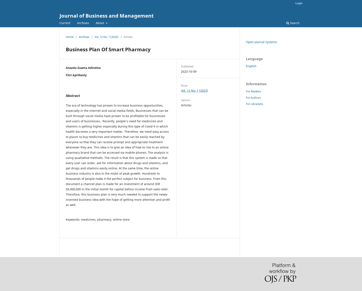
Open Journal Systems (261, 42)
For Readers (253, 91)
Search (294, 23)
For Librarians (254, 104)
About (100, 23)
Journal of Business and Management (106, 15)
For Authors (253, 97)
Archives (83, 23)
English (251, 66)
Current (64, 23)
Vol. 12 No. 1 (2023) (106, 37)
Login (299, 3)
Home (70, 37)
